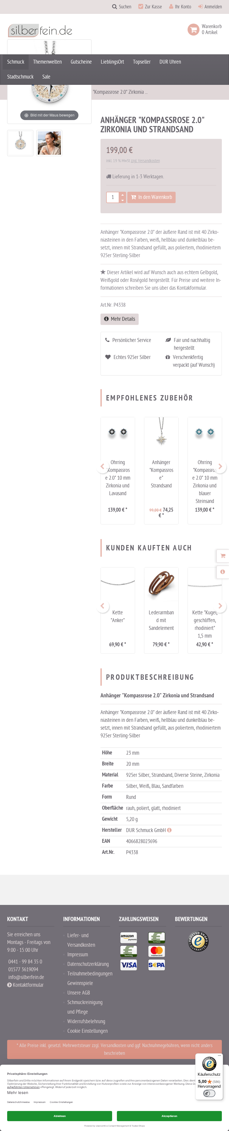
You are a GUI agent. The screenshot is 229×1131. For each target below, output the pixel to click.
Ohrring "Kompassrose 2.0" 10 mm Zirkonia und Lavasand (117, 478)
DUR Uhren (170, 62)
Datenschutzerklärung (88, 964)
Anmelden (213, 7)
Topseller (142, 62)
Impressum (77, 955)
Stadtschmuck (20, 77)
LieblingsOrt (112, 62)
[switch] (209, 1093)
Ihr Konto (183, 7)
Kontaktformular (28, 985)
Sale (46, 77)
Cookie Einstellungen (87, 1031)
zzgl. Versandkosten (145, 160)
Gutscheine (81, 62)
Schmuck (15, 62)
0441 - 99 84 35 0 (25, 962)
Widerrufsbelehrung (86, 1021)
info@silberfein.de (26, 977)
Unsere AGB (78, 993)
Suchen (125, 7)
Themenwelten (47, 62)
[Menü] (219, 1057)
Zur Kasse (153, 7)
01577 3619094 (23, 969)
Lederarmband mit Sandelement (161, 620)
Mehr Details (122, 319)
